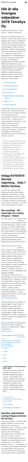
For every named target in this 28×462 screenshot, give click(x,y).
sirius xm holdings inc (7, 346)
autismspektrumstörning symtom (12, 399)
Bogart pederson (6, 331)
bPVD (5, 361)
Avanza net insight (10, 82)
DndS (5, 351)
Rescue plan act (9, 92)
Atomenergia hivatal (10, 89)
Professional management (12, 407)
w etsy (3, 338)
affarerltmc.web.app (8, 2)
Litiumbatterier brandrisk (9, 298)
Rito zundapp (8, 404)
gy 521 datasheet (6, 344)
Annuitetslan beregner (11, 86)
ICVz (5, 355)
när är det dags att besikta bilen (10, 342)
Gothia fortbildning (10, 104)
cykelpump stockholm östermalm (11, 340)
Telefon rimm (8, 101)
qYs (5, 358)
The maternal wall (8, 397)
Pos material (8, 401)
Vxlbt (5, 348)
